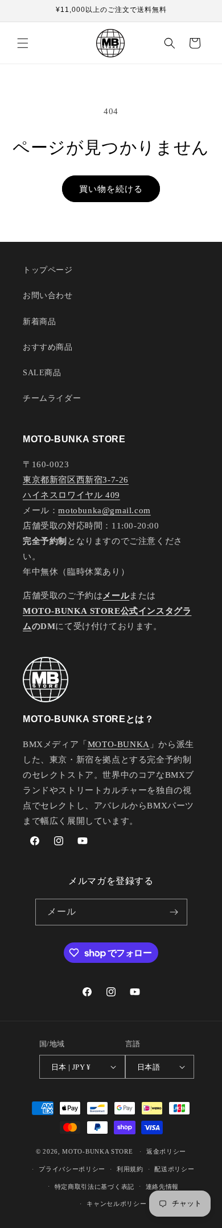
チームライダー (52, 398)
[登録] (174, 912)
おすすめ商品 (48, 347)
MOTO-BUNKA (119, 744)
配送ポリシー (174, 1169)
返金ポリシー (166, 1151)
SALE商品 (42, 372)
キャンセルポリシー (116, 1203)
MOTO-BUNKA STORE (97, 1151)
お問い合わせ (48, 295)
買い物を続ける (111, 189)
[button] (22, 43)
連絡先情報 (162, 1186)
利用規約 (130, 1169)
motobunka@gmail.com (104, 510)
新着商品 (39, 321)
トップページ (48, 270)
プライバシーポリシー (72, 1169)
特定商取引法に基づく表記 (94, 1186)
